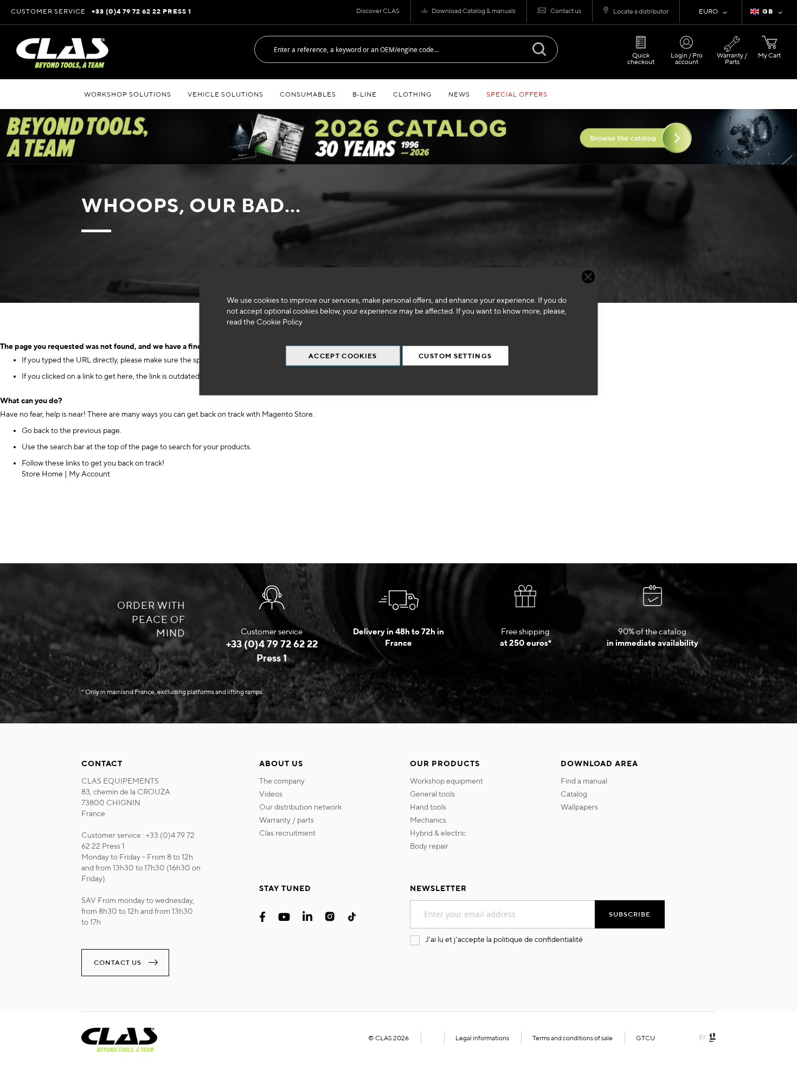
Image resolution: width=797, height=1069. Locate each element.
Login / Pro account (687, 58)
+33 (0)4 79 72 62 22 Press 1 (141, 11)
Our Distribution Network (300, 807)
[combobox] (406, 49)
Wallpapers (579, 807)
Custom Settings (455, 356)
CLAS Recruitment (287, 833)
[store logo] (62, 53)
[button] (768, 12)
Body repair (429, 846)
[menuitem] (127, 94)
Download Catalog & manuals (474, 11)
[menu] (398, 94)
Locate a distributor (641, 11)
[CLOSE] (588, 277)
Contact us (565, 11)
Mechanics (428, 820)
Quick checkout (640, 58)
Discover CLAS (378, 11)
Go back (35, 430)
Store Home (42, 473)
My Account (89, 473)
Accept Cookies (342, 356)
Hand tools (428, 807)
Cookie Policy (279, 321)
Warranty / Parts (732, 58)
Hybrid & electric (438, 833)
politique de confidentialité (538, 939)
